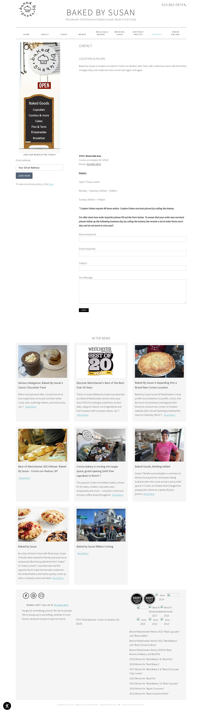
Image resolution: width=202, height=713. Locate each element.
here (51, 184)
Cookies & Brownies (39, 116)
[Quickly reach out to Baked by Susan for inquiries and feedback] (41, 597)
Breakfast (39, 139)
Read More (30, 406)
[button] (84, 310)
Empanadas (39, 133)
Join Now (24, 175)
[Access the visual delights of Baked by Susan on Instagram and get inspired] (34, 597)
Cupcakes (39, 110)
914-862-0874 (172, 4)
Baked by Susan (101, 12)
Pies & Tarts (39, 127)
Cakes (39, 122)
